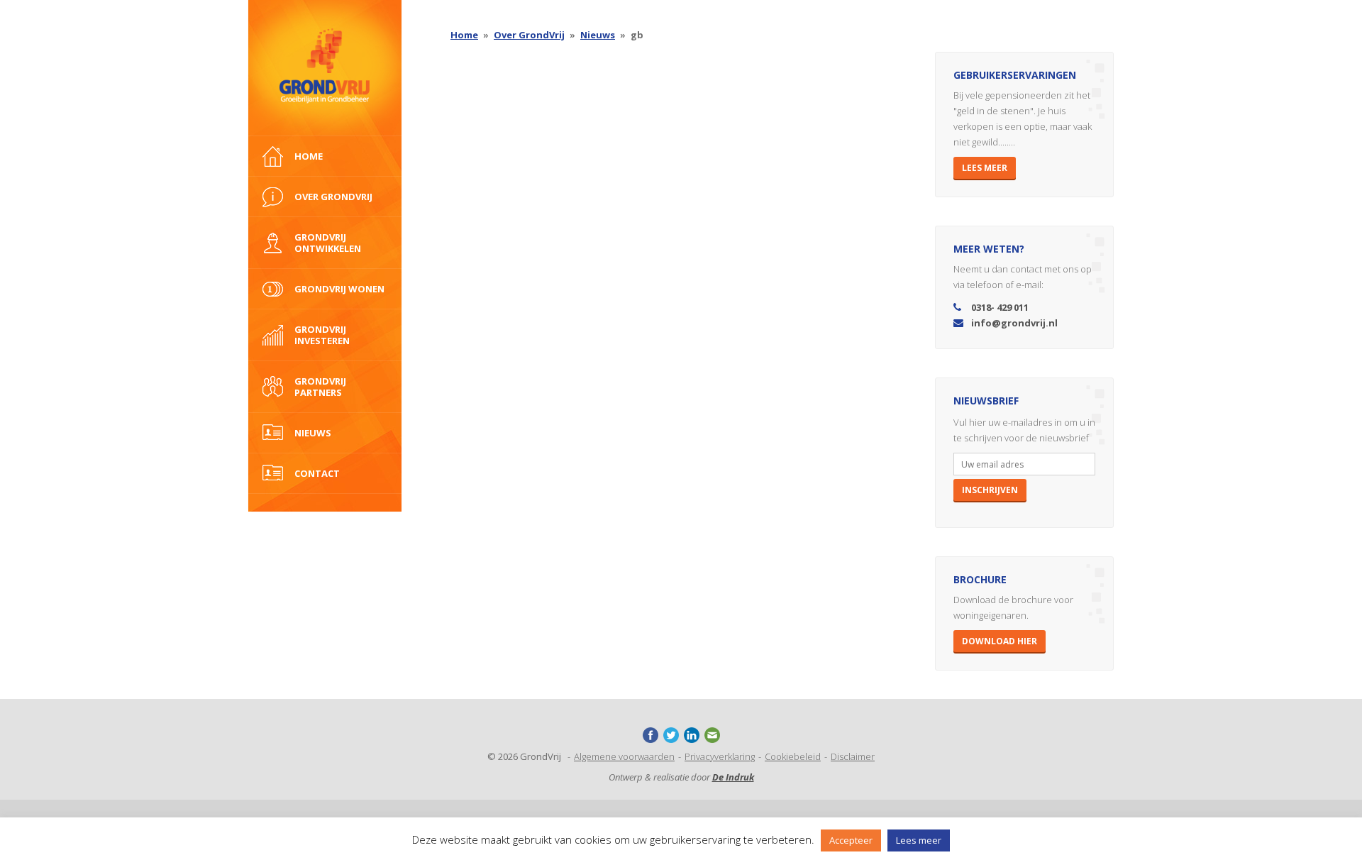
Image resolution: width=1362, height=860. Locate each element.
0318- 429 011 (1000, 307)
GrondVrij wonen (339, 288)
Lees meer (984, 168)
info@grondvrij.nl (1014, 322)
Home (308, 156)
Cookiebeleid (793, 756)
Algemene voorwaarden (624, 756)
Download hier (999, 641)
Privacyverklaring (720, 756)
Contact (317, 473)
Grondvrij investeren (322, 335)
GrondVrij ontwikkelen (327, 243)
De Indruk (733, 777)
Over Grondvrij (333, 196)
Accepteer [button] (851, 840)
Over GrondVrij (529, 34)
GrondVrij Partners (320, 387)
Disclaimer (853, 756)
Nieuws (312, 432)
